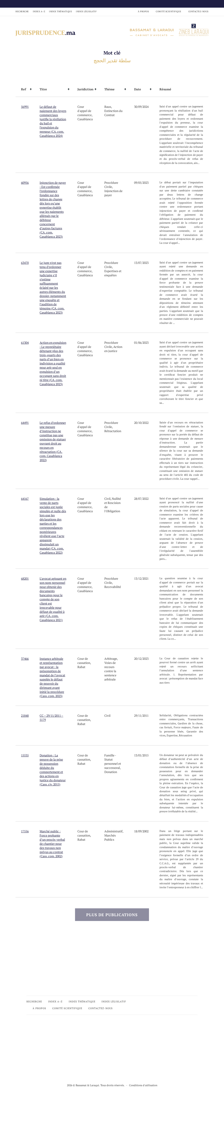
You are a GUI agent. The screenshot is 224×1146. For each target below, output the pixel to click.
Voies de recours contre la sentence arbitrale (110, 671)
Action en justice (113, 349)
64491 (25, 423)
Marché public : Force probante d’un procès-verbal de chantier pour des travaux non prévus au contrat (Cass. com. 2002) (52, 843)
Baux (107, 107)
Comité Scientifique (168, 11)
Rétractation (112, 431)
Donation (110, 772)
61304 (25, 342)
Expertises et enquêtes (112, 273)
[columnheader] (25, 89)
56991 (25, 107)
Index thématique (60, 11)
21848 (25, 715)
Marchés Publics (110, 837)
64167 (25, 499)
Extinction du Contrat (113, 113)
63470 (25, 263)
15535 (25, 755)
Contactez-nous (198, 11)
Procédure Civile (111, 184)
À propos (143, 11)
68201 (25, 578)
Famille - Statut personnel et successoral (112, 761)
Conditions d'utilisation (143, 1085)
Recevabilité (112, 587)
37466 (25, 658)
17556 (25, 831)
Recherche (22, 11)
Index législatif (86, 11)
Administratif (113, 831)
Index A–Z (39, 11)
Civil (107, 499)
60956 (25, 182)
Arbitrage (110, 658)
